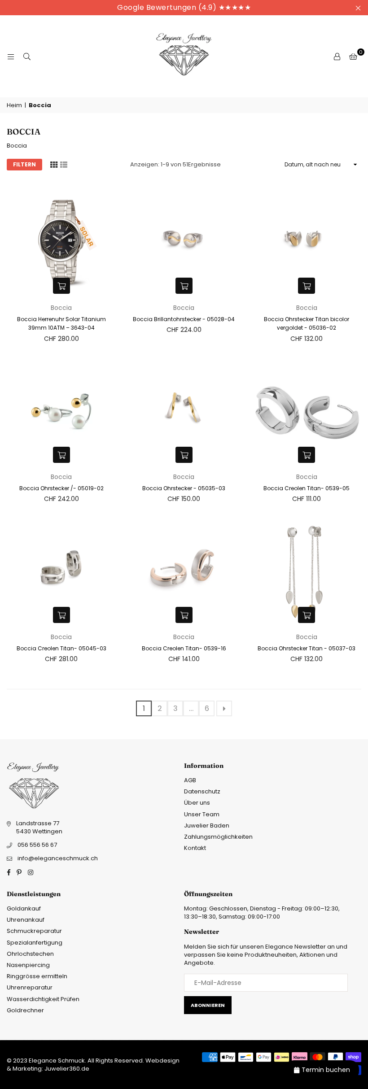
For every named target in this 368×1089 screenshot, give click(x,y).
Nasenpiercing (28, 965)
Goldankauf (24, 908)
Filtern (24, 164)
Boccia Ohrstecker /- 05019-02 (61, 488)
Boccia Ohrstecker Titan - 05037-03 (306, 648)
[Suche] (27, 56)
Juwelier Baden (206, 825)
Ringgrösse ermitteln (37, 976)
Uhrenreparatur (30, 987)
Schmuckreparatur (34, 931)
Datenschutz (202, 791)
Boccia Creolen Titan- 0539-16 (184, 648)
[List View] (64, 164)
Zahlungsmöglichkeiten (218, 836)
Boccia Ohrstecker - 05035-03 (183, 488)
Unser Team (201, 814)
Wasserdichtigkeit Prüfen (43, 999)
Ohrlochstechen (30, 954)
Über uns (197, 802)
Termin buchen (326, 1069)
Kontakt (195, 848)
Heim (14, 105)
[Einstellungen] (337, 56)
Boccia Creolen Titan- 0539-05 (306, 488)
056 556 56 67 (37, 845)
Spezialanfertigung (34, 942)
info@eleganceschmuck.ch (58, 858)
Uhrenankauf (25, 919)
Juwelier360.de (66, 1068)
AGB (190, 780)
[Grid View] (54, 164)
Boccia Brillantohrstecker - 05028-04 (184, 319)
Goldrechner (25, 1010)
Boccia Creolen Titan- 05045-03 (61, 648)
